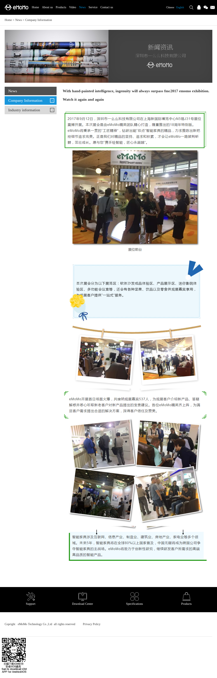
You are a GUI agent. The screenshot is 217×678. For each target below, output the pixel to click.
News (82, 7)
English (180, 7)
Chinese (170, 7)
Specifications (134, 603)
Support (30, 603)
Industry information (24, 110)
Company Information (38, 20)
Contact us (106, 7)
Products (61, 7)
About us (47, 7)
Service (93, 7)
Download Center (82, 603)
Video (72, 7)
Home (35, 7)
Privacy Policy (91, 624)
